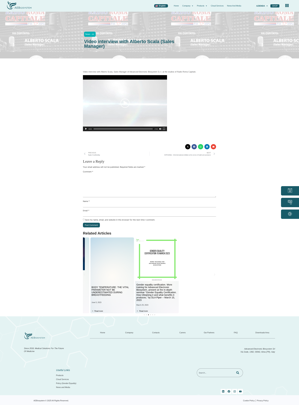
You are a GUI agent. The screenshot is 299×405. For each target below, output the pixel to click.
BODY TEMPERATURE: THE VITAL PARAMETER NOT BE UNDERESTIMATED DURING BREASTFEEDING (102, 291)
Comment (88, 172)
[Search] (238, 372)
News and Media (234, 6)
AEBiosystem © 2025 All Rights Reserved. (51, 401)
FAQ (236, 333)
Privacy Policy (263, 401)
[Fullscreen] (164, 129)
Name (86, 201)
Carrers (182, 333)
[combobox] (215, 372)
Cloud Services (217, 6)
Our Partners (209, 333)
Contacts (156, 333)
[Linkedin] (223, 391)
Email (86, 210)
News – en (89, 34)
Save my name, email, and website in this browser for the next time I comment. (120, 220)
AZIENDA (260, 6)
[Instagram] (234, 391)
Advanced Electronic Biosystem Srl (259, 349)
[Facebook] (228, 391)
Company (186, 6)
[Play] (86, 129)
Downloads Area (262, 333)
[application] (125, 103)
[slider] (123, 128)
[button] (125, 103)
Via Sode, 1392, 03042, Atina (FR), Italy (257, 352)
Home (176, 6)
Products (200, 6)
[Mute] (160, 129)
